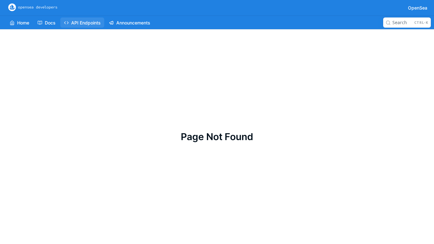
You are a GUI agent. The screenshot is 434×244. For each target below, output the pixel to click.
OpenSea (417, 7)
